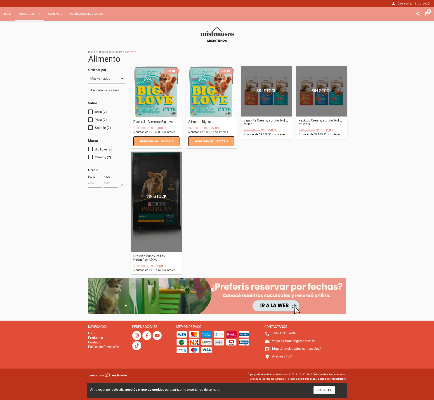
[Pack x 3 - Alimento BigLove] (156, 92)
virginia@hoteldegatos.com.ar (293, 341)
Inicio (7, 13)
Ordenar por (97, 70)
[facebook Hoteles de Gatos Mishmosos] (146, 335)
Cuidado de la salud (109, 52)
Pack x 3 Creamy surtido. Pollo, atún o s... (320, 122)
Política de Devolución (86, 13)
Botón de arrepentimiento (332, 379)
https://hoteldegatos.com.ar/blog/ (296, 348)
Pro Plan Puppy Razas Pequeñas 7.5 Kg (149, 258)
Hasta (107, 176)
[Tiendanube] (108, 376)
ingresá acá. (309, 379)
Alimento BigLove (200, 122)
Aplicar (122, 184)
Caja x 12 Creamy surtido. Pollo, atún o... (265, 122)
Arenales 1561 (282, 356)
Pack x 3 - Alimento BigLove (153, 122)
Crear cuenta (405, 3)
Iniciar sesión (423, 3)
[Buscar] (418, 14)
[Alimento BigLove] (211, 92)
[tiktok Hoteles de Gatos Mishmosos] (136, 345)
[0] (427, 15)
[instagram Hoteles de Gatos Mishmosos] (136, 335)
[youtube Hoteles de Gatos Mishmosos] (157, 335)
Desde (91, 176)
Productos (27, 13)
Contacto (55, 13)
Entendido (324, 390)
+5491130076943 (284, 333)
